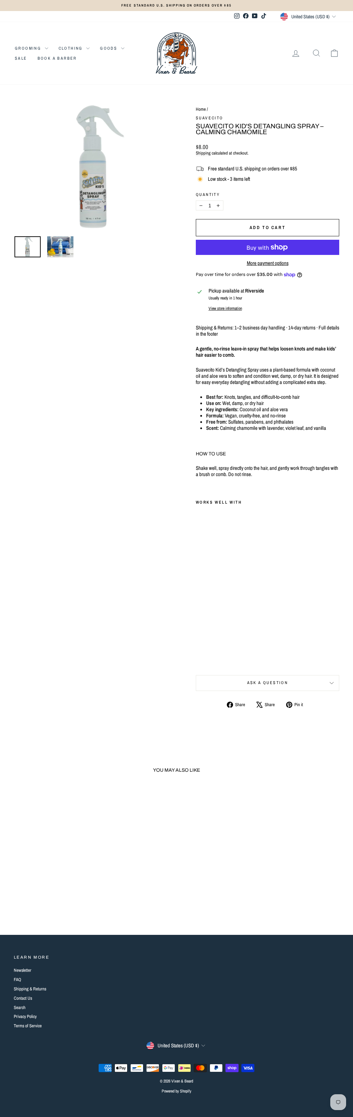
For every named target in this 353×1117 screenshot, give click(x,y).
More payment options (268, 263)
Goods (109, 48)
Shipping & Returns (30, 989)
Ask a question (267, 682)
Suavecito (209, 118)
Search (20, 1007)
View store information (225, 308)
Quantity (208, 194)
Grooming (29, 48)
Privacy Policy (25, 1016)
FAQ (17, 979)
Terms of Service (28, 1026)
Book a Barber (57, 58)
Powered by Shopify (176, 1091)
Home (201, 109)
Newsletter (22, 970)
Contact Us (23, 998)
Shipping (203, 153)
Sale (21, 58)
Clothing (72, 48)
